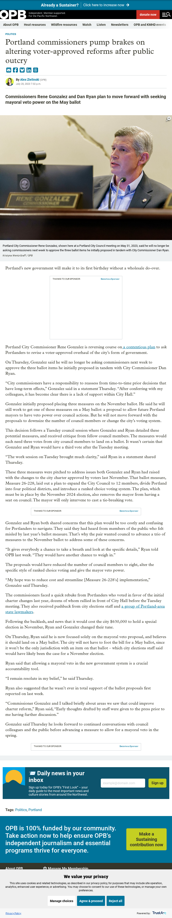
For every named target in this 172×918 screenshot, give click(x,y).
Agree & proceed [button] (91, 901)
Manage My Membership (68, 868)
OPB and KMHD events (150, 24)
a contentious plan (138, 347)
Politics (10, 34)
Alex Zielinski (29, 79)
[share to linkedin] (29, 70)
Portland (35, 810)
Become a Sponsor (110, 279)
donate (148, 14)
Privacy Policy (13, 913)
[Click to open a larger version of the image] (168, 118)
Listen (101, 24)
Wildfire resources (64, 24)
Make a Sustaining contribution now (146, 839)
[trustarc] (158, 913)
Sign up (157, 783)
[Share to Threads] (35, 70)
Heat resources (35, 24)
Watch (86, 24)
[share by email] (8, 70)
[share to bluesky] (22, 70)
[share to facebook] (15, 70)
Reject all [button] (115, 901)
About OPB (11, 24)
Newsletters (119, 24)
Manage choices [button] (61, 901)
